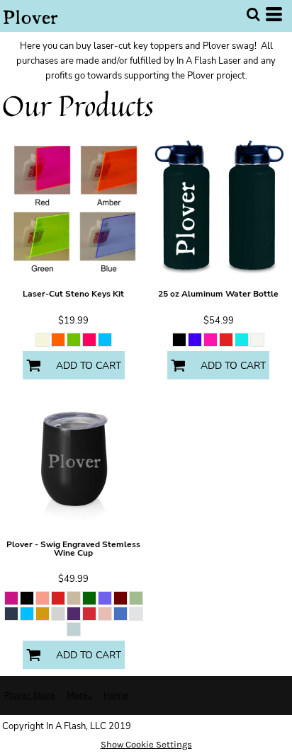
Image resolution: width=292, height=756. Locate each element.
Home (115, 694)
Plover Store (29, 694)
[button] (253, 14)
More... (79, 694)
